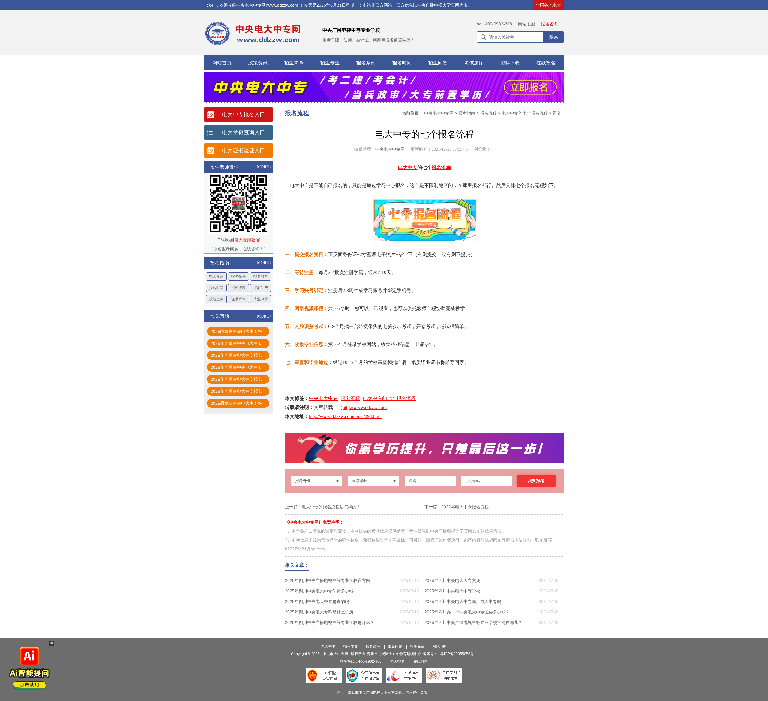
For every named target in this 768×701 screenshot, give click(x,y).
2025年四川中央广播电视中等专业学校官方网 (327, 580)
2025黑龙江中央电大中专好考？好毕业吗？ (236, 404)
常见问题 (395, 646)
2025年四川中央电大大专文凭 (452, 580)
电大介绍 (216, 276)
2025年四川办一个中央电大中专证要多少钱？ (467, 612)
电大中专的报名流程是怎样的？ (331, 506)
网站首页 (222, 62)
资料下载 (510, 62)
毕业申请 (261, 299)
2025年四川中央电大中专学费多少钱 (319, 591)
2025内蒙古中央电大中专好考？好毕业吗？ (236, 332)
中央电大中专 (323, 398)
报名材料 (261, 276)
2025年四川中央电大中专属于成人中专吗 (462, 601)
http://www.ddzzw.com (365, 407)
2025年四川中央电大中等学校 (452, 591)
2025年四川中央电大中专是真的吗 (317, 601)
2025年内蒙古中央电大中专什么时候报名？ (236, 368)
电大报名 (397, 661)
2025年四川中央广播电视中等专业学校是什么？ (329, 622)
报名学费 (261, 288)
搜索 (553, 37)
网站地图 (526, 24)
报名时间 (402, 62)
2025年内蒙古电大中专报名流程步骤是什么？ (236, 392)
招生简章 (294, 62)
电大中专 (407, 167)
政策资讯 (258, 62)
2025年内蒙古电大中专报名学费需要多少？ (236, 356)
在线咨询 (420, 661)
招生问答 (438, 62)
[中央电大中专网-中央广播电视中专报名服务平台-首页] (282, 30)
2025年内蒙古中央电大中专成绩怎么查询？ (236, 344)
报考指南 (466, 113)
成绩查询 (216, 299)
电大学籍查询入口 (243, 133)
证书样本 (238, 299)
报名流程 (238, 288)
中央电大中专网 (439, 113)
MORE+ (264, 167)
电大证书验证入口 (243, 151)
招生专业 (330, 62)
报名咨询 (549, 24)
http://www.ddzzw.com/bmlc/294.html (345, 416)
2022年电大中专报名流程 (465, 506)
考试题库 (474, 62)
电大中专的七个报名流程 (525, 113)
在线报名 (546, 62)
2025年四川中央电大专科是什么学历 (319, 612)
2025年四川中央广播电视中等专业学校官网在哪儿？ (473, 622)
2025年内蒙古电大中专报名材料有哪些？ (236, 380)
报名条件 (366, 62)
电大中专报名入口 (243, 115)
